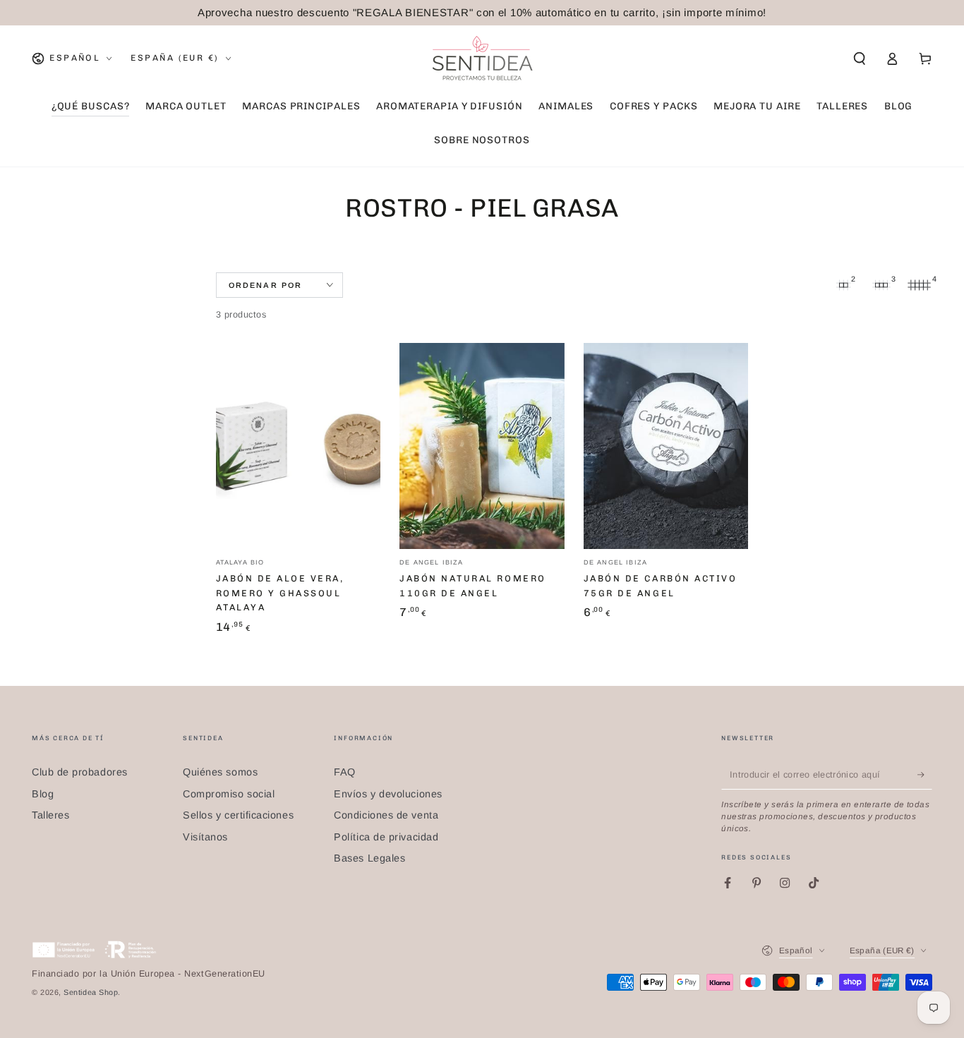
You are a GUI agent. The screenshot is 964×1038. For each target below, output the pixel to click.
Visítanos (205, 837)
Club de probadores (80, 772)
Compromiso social (229, 793)
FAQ (345, 772)
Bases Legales (369, 858)
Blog (43, 793)
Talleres (50, 815)
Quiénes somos (220, 772)
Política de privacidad (386, 837)
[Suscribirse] (924, 775)
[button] (859, 58)
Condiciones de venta (386, 815)
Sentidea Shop (91, 992)
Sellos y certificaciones (238, 815)
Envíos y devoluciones (388, 793)
